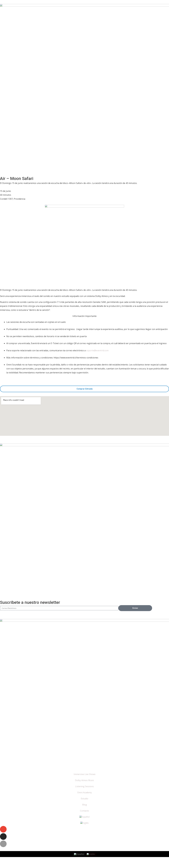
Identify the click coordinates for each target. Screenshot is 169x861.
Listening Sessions (84, 786)
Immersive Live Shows (84, 774)
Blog (84, 804)
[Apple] (3, 843)
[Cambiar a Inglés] (84, 823)
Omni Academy (84, 792)
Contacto (84, 810)
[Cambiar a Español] (79, 854)
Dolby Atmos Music (84, 780)
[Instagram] (3, 836)
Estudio (84, 798)
